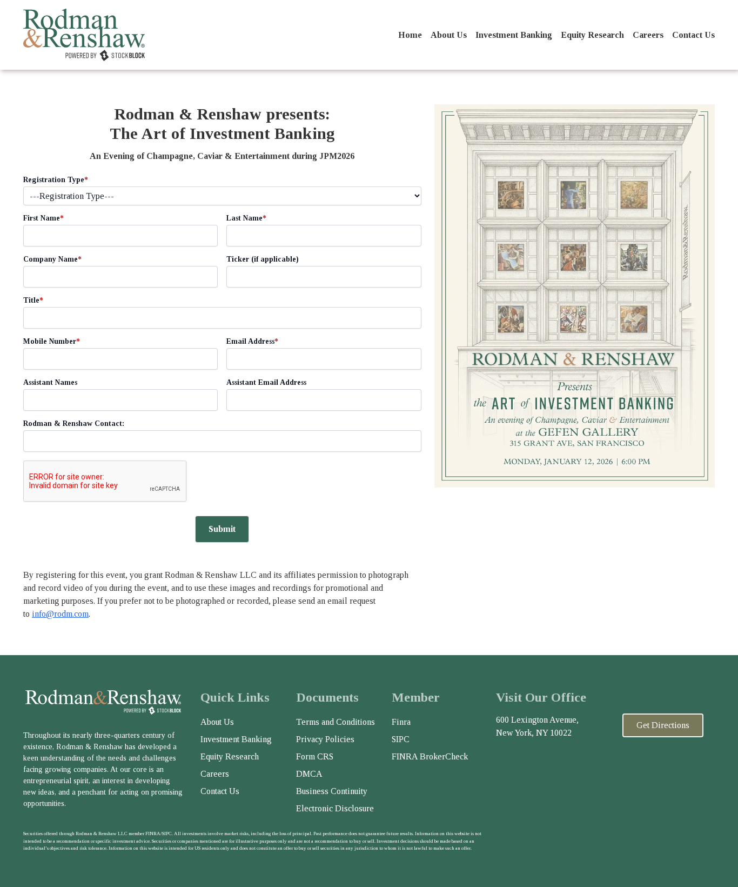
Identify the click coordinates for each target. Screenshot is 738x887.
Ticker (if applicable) (262, 259)
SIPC (401, 739)
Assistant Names (50, 382)
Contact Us (693, 34)
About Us (449, 34)
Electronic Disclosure (335, 808)
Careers (648, 34)
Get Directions (662, 725)
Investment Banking (513, 34)
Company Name (52, 259)
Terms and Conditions (335, 721)
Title (33, 300)
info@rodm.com (60, 613)
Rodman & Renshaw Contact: (73, 423)
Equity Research (592, 34)
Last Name (246, 218)
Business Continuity (331, 791)
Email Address (252, 341)
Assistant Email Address (266, 382)
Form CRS (314, 756)
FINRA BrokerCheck (430, 756)
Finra (401, 721)
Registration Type (55, 180)
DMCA (309, 773)
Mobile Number (51, 341)
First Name (43, 218)
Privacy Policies (325, 739)
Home (410, 34)
